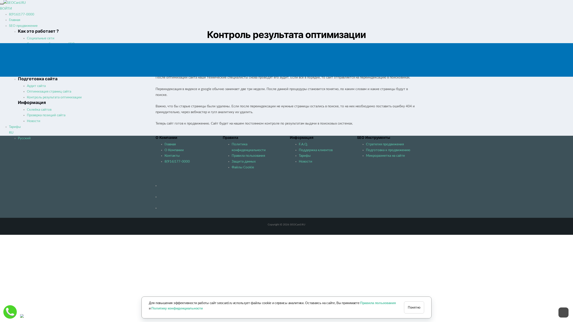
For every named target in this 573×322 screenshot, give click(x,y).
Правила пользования (248, 155)
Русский (24, 138)
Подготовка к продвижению (388, 150)
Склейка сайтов (39, 109)
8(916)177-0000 (21, 14)
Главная (14, 20)
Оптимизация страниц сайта (49, 91)
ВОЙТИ (6, 8)
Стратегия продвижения (385, 144)
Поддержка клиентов (316, 150)
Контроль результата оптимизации (54, 97)
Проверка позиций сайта (46, 115)
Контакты (172, 155)
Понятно (414, 307)
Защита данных (244, 161)
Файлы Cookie (243, 167)
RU (11, 132)
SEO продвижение (23, 26)
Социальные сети (40, 38)
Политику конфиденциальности (177, 308)
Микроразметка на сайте (385, 155)
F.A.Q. (303, 144)
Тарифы (15, 127)
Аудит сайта (36, 86)
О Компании (174, 150)
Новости (33, 121)
